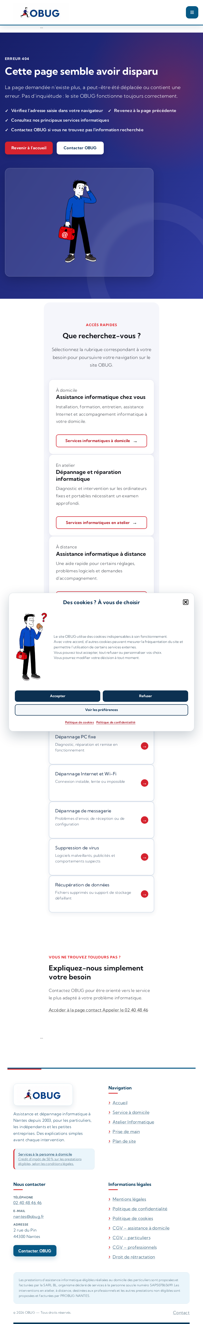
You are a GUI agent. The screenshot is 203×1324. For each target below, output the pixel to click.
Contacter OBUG (80, 147)
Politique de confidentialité (115, 722)
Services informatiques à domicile (97, 440)
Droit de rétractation (134, 1256)
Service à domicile (131, 1112)
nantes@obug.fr (28, 1216)
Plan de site (124, 1141)
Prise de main (126, 1131)
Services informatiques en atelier (98, 522)
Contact (181, 1312)
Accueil (120, 1102)
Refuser (145, 696)
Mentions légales (129, 1199)
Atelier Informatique (133, 1121)
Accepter (57, 696)
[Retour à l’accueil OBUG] (43, 1094)
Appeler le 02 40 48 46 (125, 1009)
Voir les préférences (101, 710)
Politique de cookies (79, 722)
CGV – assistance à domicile (141, 1228)
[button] (185, 601)
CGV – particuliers (132, 1237)
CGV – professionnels (135, 1247)
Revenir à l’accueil (28, 147)
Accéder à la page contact (76, 1009)
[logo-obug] (41, 12)
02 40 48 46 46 (27, 1202)
